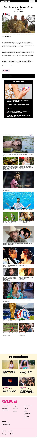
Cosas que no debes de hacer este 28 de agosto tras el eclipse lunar (18, 108)
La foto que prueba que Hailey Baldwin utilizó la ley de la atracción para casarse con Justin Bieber (26, 390)
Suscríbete (32, 1)
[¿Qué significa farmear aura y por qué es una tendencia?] (27, 364)
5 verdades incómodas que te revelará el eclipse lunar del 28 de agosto (9, 390)
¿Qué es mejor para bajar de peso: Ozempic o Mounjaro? (18, 104)
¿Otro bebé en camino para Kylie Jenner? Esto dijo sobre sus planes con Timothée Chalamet (18, 112)
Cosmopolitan (21, 11)
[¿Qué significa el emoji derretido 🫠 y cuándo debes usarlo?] (10, 364)
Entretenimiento (18, 5)
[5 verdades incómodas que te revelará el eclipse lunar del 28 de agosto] (10, 381)
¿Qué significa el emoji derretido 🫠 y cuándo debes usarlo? (9, 373)
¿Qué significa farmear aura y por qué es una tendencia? (26, 373)
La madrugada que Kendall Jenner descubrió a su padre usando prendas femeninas (18, 116)
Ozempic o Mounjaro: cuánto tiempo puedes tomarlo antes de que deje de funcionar (18, 101)
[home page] (6, 1)
